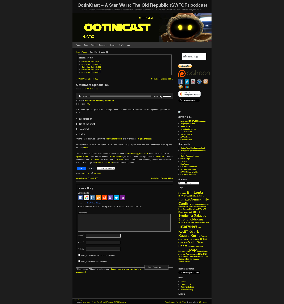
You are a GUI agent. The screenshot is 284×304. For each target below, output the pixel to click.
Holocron (204, 222)
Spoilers (202, 254)
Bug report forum (187, 123)
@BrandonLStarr (114, 138)
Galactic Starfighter (189, 214)
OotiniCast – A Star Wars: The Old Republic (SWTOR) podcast (142, 5)
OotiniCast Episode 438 (87, 79)
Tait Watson (194, 259)
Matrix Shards (189, 239)
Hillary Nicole (194, 222)
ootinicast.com (116, 156)
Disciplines (193, 209)
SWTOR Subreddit (188, 174)
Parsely (183, 161)
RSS (88, 103)
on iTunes (94, 159)
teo (97, 89)
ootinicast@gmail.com (137, 153)
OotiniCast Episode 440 (162, 79)
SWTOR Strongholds (189, 172)
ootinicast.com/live (104, 162)
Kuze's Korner (190, 235)
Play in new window (93, 100)
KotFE (193, 231)
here (86, 147)
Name (81, 235)
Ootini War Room (190, 244)
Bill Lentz (195, 192)
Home (78, 52)
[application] (124, 96)
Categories (103, 45)
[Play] (80, 96)
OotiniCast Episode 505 (91, 72)
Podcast (85, 52)
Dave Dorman (183, 209)
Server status (186, 134)
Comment (82, 212)
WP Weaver (203, 302)
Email (81, 242)
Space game (192, 254)
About (78, 45)
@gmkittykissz (144, 138)
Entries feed (185, 284)
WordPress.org (186, 289)
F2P (186, 212)
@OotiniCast (82, 156)
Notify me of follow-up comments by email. (98, 255)
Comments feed (187, 286)
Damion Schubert (199, 206)
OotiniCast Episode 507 (91, 67)
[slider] (167, 96)
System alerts (186, 139)
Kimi (199, 227)
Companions (197, 204)
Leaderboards (186, 131)
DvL (200, 208)
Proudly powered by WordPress (175, 302)
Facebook (159, 156)
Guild (93, 45)
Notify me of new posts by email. (94, 261)
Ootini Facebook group (189, 156)
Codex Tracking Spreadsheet (192, 148)
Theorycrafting (184, 261)
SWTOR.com (185, 137)
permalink (97, 173)
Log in (182, 281)
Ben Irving (182, 193)
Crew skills (188, 206)
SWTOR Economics (188, 166)
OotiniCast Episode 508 (91, 64)
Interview (187, 226)
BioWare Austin (186, 195)
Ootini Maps (185, 158)
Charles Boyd (183, 200)
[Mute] (160, 96)
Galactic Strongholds (192, 217)
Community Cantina (193, 201)
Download (109, 100)
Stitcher (120, 159)
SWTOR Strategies (188, 169)
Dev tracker (185, 126)
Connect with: (83, 192)
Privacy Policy (77, 300)
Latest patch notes (188, 129)
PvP (193, 250)
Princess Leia (183, 251)
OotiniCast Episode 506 (91, 69)
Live (128, 45)
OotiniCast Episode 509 (91, 61)
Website (81, 249)
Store (121, 45)
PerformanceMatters (195, 246)
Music (197, 239)
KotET (183, 231)
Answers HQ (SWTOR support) (193, 121)
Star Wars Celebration (189, 256)
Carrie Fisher (199, 196)
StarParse (184, 164)
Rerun (199, 251)
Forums (113, 45)
